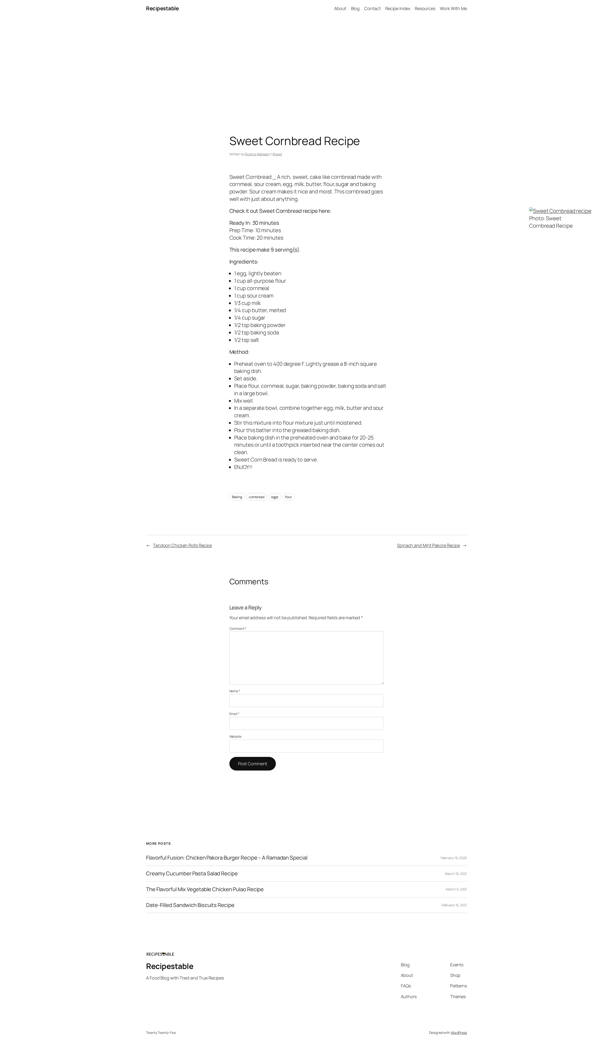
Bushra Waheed (257, 154)
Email (234, 713)
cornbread (256, 497)
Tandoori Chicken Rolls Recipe (182, 545)
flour (288, 497)
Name (234, 691)
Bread (277, 154)
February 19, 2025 (454, 858)
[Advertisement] (306, 67)
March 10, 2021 (456, 873)
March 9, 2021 (456, 889)
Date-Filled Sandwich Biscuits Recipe (190, 905)
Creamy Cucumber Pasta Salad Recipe (192, 874)
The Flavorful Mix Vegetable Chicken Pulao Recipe (205, 889)
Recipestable (162, 8)
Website (235, 736)
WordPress (459, 1032)
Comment (237, 628)
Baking (237, 497)
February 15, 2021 (454, 905)
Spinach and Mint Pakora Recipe (428, 545)
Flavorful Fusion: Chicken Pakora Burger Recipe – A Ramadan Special (226, 858)
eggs (274, 497)
